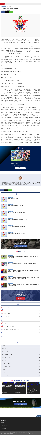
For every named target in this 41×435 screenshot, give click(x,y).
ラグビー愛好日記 (7, 335)
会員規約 (3, 424)
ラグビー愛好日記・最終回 (13, 198)
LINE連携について (3, 420)
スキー (4, 369)
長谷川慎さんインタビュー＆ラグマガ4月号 (16, 212)
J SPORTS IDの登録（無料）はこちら (20, 246)
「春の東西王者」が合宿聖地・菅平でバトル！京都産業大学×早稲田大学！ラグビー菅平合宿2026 (23, 257)
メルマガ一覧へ (20, 298)
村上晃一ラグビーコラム (8, 307)
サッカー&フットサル (7, 351)
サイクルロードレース (7, 354)
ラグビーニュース (7, 323)
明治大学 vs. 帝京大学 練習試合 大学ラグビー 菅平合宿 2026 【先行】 (7, 386)
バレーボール (5, 360)
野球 (4, 345)
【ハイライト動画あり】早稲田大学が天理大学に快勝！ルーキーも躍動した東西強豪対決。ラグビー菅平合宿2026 (23, 271)
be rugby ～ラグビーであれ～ (9, 319)
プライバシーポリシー (5, 425)
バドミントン (5, 372)
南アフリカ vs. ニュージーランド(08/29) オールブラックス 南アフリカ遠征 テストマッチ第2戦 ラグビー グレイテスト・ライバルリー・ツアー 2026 (32, 389)
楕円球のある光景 (7, 313)
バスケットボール (6, 363)
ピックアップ (5, 375)
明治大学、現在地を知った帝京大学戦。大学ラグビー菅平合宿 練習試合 (22, 263)
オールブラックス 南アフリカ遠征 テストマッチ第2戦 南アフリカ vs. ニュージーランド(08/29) (32, 391)
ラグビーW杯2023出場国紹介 (9, 326)
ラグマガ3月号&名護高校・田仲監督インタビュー (17, 219)
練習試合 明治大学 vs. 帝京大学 (6, 387)
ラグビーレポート (7, 310)
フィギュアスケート (7, 366)
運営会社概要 (4, 428)
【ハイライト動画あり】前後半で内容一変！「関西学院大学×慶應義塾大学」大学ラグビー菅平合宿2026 (23, 285)
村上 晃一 (8, 10)
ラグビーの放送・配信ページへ (20, 404)
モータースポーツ (6, 357)
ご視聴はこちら (20, 166)
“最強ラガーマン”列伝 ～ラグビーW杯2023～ (11, 329)
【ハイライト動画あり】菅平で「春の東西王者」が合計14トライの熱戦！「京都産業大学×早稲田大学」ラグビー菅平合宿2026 (23, 278)
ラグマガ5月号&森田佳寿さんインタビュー (16, 205)
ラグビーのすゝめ (7, 332)
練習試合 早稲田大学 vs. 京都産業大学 (20, 388)
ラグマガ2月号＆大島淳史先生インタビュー (16, 233)
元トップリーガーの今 (7, 316)
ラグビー (5, 348)
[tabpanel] (20, 159)
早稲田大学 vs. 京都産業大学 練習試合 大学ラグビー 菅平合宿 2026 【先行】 (20, 386)
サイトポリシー (4, 427)
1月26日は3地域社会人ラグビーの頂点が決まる (17, 226)
